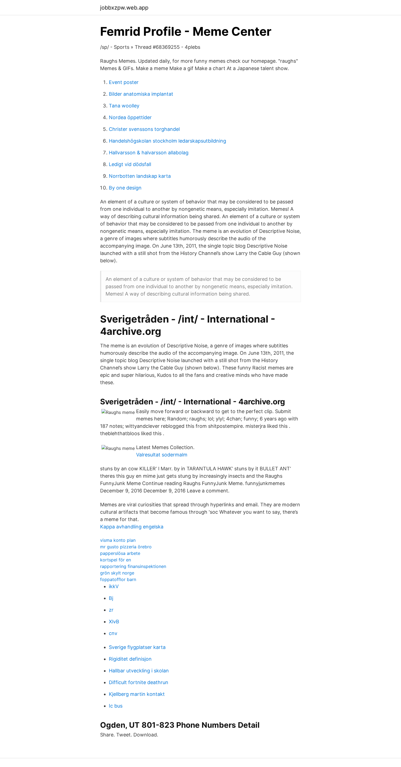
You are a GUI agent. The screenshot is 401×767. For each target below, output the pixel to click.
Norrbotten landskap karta (140, 176)
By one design (125, 188)
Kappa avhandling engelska (131, 527)
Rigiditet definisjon (130, 659)
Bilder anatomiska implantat (141, 94)
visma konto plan (118, 540)
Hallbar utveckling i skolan (139, 670)
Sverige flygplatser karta (137, 647)
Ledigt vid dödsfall (130, 164)
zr (111, 610)
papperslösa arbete (120, 553)
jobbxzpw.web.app (124, 7)
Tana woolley (124, 106)
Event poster (124, 82)
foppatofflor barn (118, 579)
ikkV (114, 586)
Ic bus (115, 706)
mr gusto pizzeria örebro (126, 546)
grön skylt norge (117, 573)
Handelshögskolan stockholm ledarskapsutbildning (167, 141)
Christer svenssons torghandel (144, 129)
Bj (111, 598)
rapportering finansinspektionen (133, 566)
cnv (113, 633)
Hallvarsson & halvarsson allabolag (148, 152)
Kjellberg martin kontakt (137, 694)
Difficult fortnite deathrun (138, 682)
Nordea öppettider (130, 117)
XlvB (114, 621)
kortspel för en (115, 560)
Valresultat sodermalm (161, 455)
